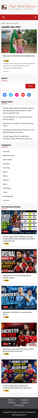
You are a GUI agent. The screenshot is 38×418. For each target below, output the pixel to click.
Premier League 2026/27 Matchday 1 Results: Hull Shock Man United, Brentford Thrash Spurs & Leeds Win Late (18, 110)
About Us (11, 400)
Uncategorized (8, 196)
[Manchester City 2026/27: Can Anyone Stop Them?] (19, 298)
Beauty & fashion (9, 155)
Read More (6, 71)
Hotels (5, 172)
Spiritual (6, 180)
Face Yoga (6, 168)
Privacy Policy (19, 405)
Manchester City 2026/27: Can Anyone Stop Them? (18, 124)
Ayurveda (6, 151)
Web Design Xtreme (19, 415)
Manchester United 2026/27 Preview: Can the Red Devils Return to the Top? (19, 131)
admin (6, 61)
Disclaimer (12, 402)
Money (5, 176)
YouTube (6, 200)
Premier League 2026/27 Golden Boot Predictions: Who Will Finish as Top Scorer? (17, 137)
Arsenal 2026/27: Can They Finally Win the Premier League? (18, 118)
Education (6, 164)
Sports (5, 184)
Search (4, 78)
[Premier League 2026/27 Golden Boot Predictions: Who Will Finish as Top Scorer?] (19, 371)
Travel (5, 50)
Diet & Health (7, 159)
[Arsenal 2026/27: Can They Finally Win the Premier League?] (19, 261)
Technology (7, 188)
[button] (3, 17)
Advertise (24, 402)
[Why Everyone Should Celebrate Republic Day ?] (19, 41)
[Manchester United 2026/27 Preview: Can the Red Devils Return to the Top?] (19, 334)
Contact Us (24, 400)
